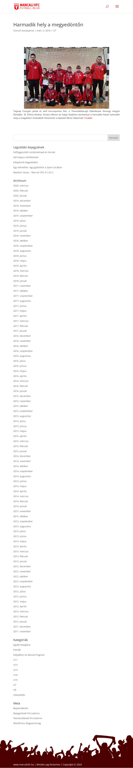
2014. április (20, 491)
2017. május (19, 310)
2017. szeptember (23, 295)
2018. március (21, 270)
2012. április (20, 606)
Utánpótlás (19, 694)
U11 (15, 659)
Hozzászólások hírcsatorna (27, 718)
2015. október (20, 406)
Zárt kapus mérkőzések (25, 157)
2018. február (20, 275)
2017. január (20, 330)
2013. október (20, 516)
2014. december (22, 456)
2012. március (21, 611)
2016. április (20, 376)
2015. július (19, 421)
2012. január (20, 621)
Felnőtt (17, 649)
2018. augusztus (22, 250)
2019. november (22, 205)
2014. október (20, 466)
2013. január (20, 561)
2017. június (20, 305)
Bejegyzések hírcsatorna (26, 713)
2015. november (22, 401)
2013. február (20, 556)
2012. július (19, 591)
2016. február (20, 385)
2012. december (22, 566)
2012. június (20, 596)
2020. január (20, 195)
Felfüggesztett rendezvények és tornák (34, 152)
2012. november (22, 571)
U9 (14, 689)
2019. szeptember (23, 215)
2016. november (22, 340)
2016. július (19, 360)
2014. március (21, 496)
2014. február (20, 501)
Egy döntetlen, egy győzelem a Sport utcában (37, 167)
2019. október (20, 210)
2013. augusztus (22, 526)
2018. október (20, 240)
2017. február (20, 325)
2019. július (19, 220)
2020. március (21, 185)
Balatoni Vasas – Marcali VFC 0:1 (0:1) (33, 172)
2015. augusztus (22, 416)
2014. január (20, 506)
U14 (15, 669)
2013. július (19, 531)
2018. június (20, 255)
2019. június (20, 225)
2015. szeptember (23, 411)
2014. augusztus (22, 476)
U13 (15, 664)
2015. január (20, 451)
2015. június (20, 426)
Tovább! (88, 118)
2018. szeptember (23, 245)
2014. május (19, 486)
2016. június (20, 365)
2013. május (19, 541)
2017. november (22, 285)
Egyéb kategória (21, 644)
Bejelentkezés (20, 708)
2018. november (22, 235)
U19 (15, 679)
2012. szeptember (23, 581)
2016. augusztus (22, 355)
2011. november (22, 631)
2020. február (20, 190)
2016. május (19, 371)
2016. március (21, 380)
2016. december (22, 335)
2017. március (21, 320)
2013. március (21, 551)
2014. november (22, 461)
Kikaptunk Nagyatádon (25, 162)
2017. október (20, 290)
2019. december (22, 200)
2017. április (20, 315)
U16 (15, 674)
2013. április (20, 546)
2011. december (22, 626)
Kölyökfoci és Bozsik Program (29, 654)
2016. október (20, 345)
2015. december (22, 396)
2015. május (19, 431)
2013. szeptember (23, 521)
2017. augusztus (22, 300)
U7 (54, 30)
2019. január (20, 230)
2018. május (19, 260)
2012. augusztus (22, 586)
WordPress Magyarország (27, 723)
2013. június (20, 536)
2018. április (20, 265)
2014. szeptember (23, 471)
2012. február (20, 616)
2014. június (20, 481)
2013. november (22, 511)
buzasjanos (28, 30)
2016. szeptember (23, 351)
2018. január (20, 280)
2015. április (20, 436)
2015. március (21, 441)
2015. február (20, 446)
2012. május (19, 601)
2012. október (20, 576)
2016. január (20, 391)
